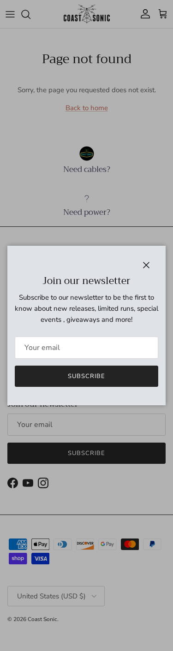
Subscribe (86, 376)
